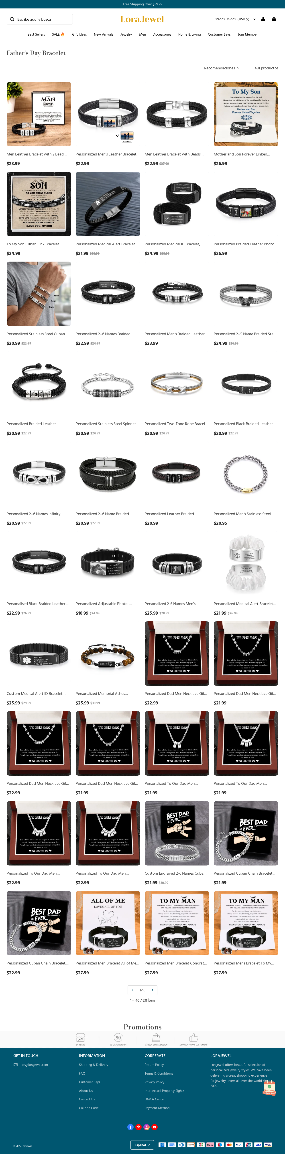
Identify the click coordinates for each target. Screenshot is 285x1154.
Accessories (162, 34)
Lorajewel (27, 1146)
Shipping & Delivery (93, 1064)
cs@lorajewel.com (35, 1064)
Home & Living (189, 34)
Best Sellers (36, 34)
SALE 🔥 (58, 34)
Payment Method (157, 1107)
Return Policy (154, 1064)
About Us (86, 1090)
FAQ (82, 1073)
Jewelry (126, 34)
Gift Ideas (79, 34)
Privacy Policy (154, 1082)
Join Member (248, 34)
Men (142, 34)
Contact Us (87, 1099)
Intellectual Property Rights (164, 1090)
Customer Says (219, 34)
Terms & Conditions (159, 1073)
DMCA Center (155, 1099)
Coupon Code (89, 1107)
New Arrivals (103, 34)
